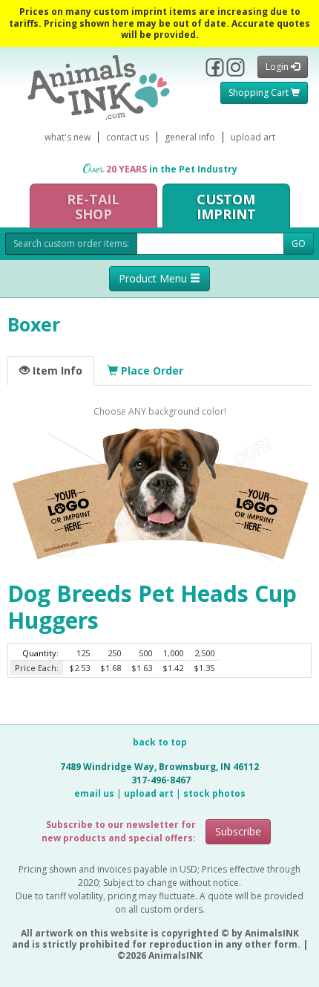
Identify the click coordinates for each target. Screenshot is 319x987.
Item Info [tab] (56, 370)
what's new (68, 137)
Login (278, 66)
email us (94, 793)
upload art (253, 137)
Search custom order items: (71, 243)
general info (190, 137)
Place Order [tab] (150, 370)
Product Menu (154, 278)
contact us (127, 137)
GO (299, 243)
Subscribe (238, 831)
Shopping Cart (259, 92)
